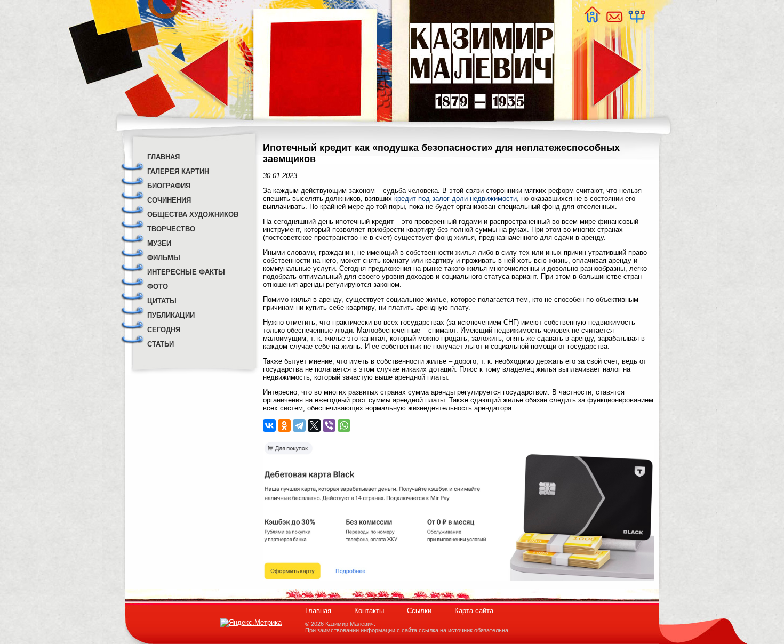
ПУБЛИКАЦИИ (171, 315)
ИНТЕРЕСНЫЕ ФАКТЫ (186, 272)
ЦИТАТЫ (162, 301)
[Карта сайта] (636, 20)
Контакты (369, 611)
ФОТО (157, 287)
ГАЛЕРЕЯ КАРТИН (178, 171)
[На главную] (592, 20)
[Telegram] (299, 425)
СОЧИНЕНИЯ (169, 200)
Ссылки (419, 611)
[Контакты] (613, 20)
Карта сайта (473, 611)
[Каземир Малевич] (481, 128)
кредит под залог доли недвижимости (455, 199)
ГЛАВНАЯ (163, 157)
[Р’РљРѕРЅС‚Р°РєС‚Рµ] (269, 425)
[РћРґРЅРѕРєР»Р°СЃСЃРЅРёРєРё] (284, 425)
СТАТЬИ (160, 344)
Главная (318, 611)
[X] (314, 425)
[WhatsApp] (344, 425)
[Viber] (329, 425)
